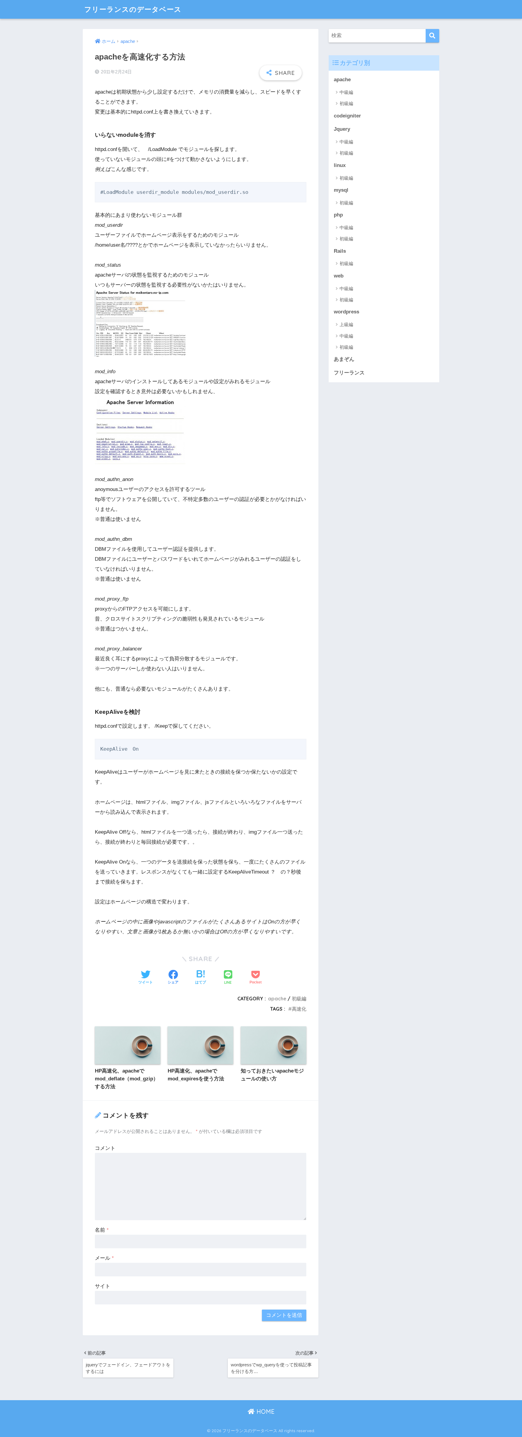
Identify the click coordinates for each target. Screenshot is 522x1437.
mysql (341, 190)
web (338, 276)
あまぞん (344, 359)
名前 (102, 1230)
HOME (265, 1411)
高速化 (299, 1009)
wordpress (346, 312)
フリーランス (349, 373)
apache (277, 999)
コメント (105, 1148)
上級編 (346, 324)
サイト (102, 1286)
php (338, 215)
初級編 (299, 999)
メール (104, 1258)
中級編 (346, 92)
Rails (340, 251)
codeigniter (347, 116)
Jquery (342, 129)
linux (340, 165)
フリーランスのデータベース (133, 9)
